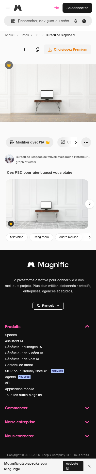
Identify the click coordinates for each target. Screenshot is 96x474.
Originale (32, 65)
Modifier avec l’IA (27, 143)
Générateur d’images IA (23, 347)
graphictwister (26, 162)
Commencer (16, 407)
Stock (25, 35)
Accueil (10, 35)
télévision (16, 237)
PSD (37, 35)
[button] (48, 306)
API (7, 383)
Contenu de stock (19, 365)
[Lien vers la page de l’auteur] (9, 160)
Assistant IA (14, 341)
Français (48, 306)
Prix (55, 8)
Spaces (11, 335)
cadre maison (68, 237)
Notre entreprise (20, 421)
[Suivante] (75, 142)
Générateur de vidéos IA (24, 353)
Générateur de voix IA (22, 359)
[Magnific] (48, 266)
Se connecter (77, 8)
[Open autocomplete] (11, 21)
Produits (12, 326)
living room (41, 237)
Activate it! (72, 466)
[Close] (89, 466)
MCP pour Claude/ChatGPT (34, 371)
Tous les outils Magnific (23, 395)
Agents (17, 377)
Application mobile (19, 389)
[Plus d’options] (24, 49)
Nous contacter (19, 435)
